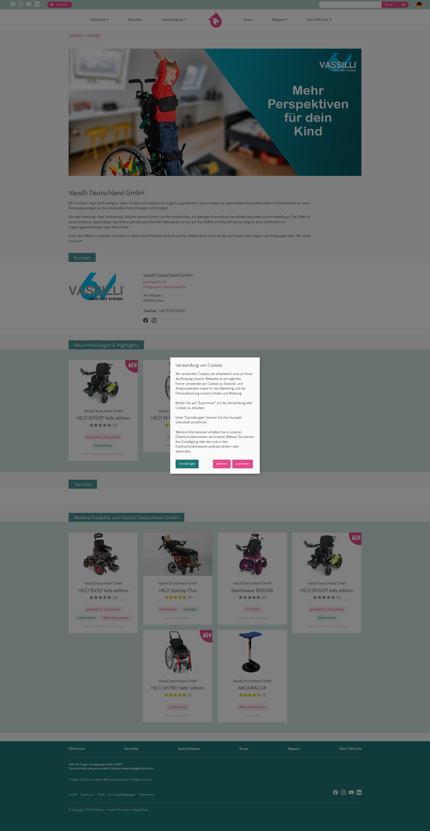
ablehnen (221, 463)
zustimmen (242, 463)
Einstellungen (187, 463)
